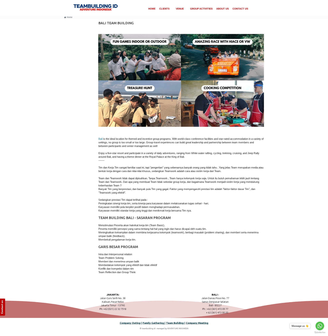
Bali (100, 138)
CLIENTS (164, 8)
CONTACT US (240, 8)
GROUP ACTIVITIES (201, 8)
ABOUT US (222, 8)
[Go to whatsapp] (320, 326)
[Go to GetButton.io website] (319, 332)
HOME (151, 8)
